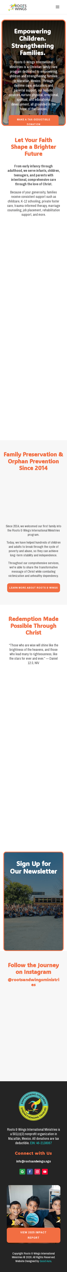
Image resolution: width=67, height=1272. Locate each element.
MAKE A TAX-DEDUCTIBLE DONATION (33, 122)
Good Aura (45, 1261)
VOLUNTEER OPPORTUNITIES (33, 418)
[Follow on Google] (22, 1171)
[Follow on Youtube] (45, 1171)
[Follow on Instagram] (37, 1171)
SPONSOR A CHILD (33, 279)
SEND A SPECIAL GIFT (33, 349)
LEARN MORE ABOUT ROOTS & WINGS (33, 587)
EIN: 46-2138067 (41, 1143)
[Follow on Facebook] (30, 1171)
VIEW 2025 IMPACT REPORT (33, 1235)
